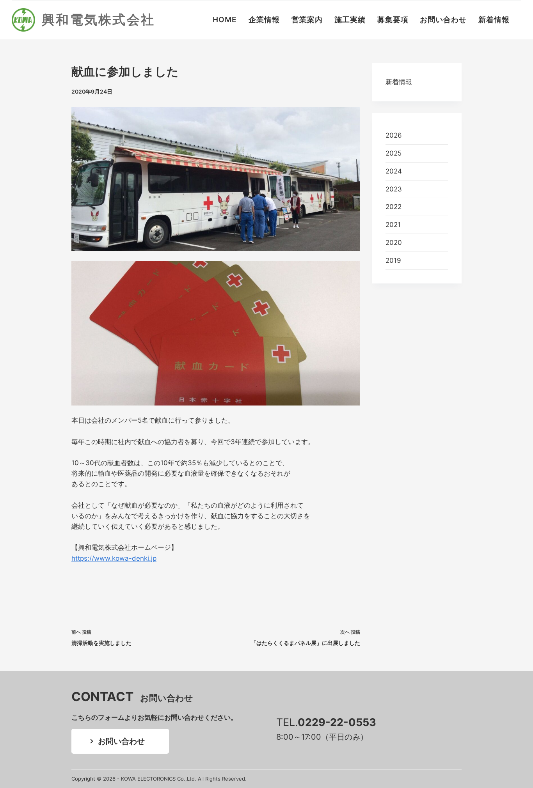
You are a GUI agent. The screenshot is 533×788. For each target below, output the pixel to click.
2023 (394, 189)
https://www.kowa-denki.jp (113, 558)
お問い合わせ (443, 19)
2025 (394, 153)
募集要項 (393, 19)
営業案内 (307, 19)
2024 (394, 171)
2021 (393, 224)
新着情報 (494, 19)
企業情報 (264, 19)
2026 (394, 135)
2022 (394, 207)
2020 (394, 242)
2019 (393, 260)
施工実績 (350, 19)
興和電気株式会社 (98, 19)
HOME (225, 19)
